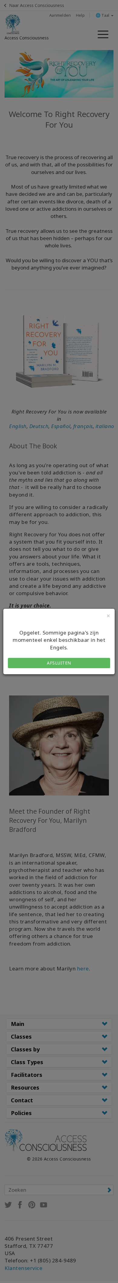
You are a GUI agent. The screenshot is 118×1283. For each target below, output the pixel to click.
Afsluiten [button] (59, 663)
